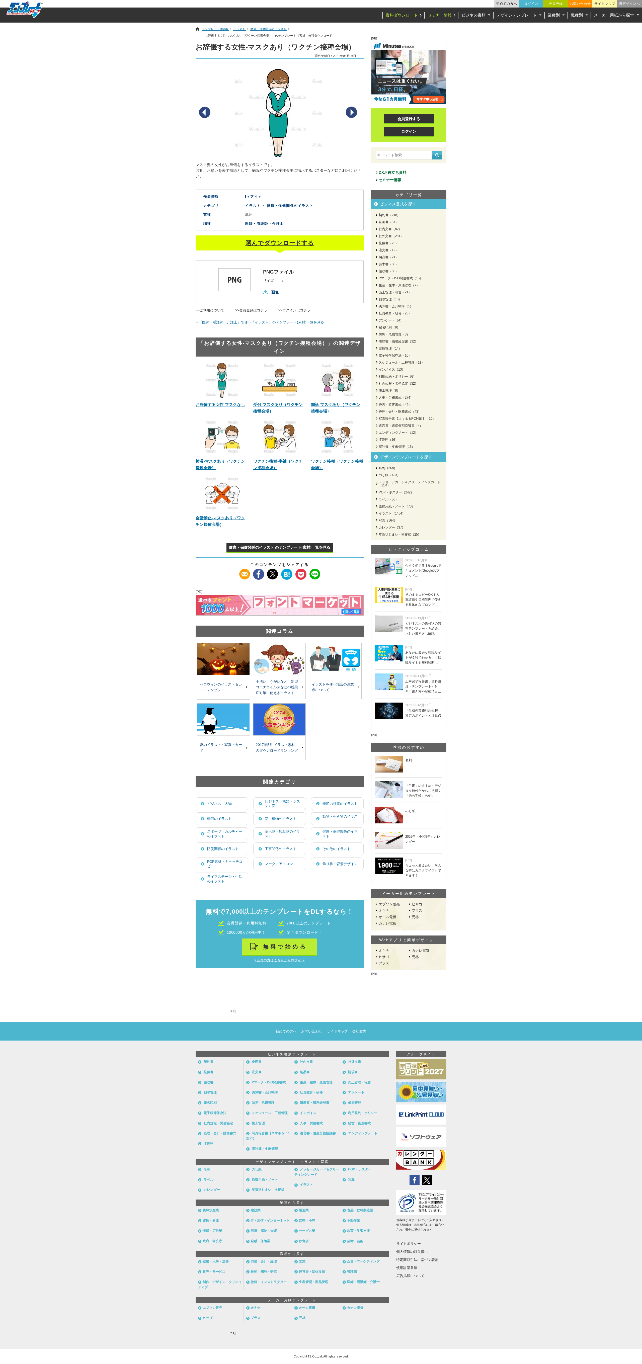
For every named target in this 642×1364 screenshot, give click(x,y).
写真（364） (388, 520)
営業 (302, 1261)
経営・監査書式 (359, 1123)
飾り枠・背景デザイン (340, 864)
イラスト (306, 1184)
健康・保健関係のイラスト (340, 833)
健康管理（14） (390, 348)
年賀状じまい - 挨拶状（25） (400, 534)
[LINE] (314, 572)
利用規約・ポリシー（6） (397, 376)
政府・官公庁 (212, 1241)
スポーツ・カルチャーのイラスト (224, 833)
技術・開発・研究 (264, 1271)
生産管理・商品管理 (313, 1282)
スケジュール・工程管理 (270, 1113)
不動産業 (353, 1220)
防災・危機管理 (263, 1102)
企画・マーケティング (363, 1261)
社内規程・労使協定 (218, 1123)
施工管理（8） (389, 390)
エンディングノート (362, 1133)
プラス (417, 910)
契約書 (208, 1062)
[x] (272, 572)
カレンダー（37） (392, 527)
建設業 (256, 1210)
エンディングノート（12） (398, 432)
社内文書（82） (390, 229)
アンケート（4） (391, 320)
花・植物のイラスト (280, 819)
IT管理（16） (388, 439)
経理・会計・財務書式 (220, 1133)
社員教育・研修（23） (395, 313)
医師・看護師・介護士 (264, 223)
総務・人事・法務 (216, 1261)
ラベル (208, 1179)
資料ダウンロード (402, 15)
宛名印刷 (210, 1102)
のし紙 (257, 1169)
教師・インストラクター (269, 1282)
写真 (351, 1179)
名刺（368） (388, 468)
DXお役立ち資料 (393, 172)
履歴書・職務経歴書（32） (398, 341)
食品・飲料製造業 (360, 1210)
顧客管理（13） (390, 299)
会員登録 (556, 4)
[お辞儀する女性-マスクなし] (222, 380)
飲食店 (304, 1241)
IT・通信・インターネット (270, 1220)
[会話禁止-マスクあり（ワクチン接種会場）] (222, 493)
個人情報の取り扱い (412, 1252)
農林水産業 (211, 1210)
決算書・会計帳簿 (265, 1092)
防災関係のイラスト (223, 849)
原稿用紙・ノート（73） (397, 506)
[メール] (244, 572)
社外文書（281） (391, 236)
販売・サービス (214, 1271)
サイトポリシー (408, 1244)
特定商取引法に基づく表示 (417, 1260)
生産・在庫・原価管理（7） (399, 285)
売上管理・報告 (359, 1082)
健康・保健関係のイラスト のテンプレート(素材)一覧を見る (279, 547)
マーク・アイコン (279, 864)
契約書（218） (389, 215)
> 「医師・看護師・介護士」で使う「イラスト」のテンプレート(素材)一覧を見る (260, 322)
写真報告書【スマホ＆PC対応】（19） (407, 418)
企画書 (257, 1062)
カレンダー (212, 1189)
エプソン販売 (389, 904)
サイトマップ (604, 4)
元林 (415, 917)
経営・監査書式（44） (395, 404)
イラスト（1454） (392, 513)
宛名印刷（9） (389, 327)
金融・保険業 (260, 1241)
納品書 (305, 1072)
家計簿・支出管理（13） (397, 446)
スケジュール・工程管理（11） (402, 362)
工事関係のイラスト (280, 849)
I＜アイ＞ (253, 197)
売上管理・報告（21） (395, 292)
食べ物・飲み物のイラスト (282, 833)
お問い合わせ (580, 4)
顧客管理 (210, 1092)
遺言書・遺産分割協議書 (318, 1133)
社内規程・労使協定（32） (398, 383)
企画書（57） (388, 222)
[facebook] (258, 572)
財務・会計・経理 (264, 1261)
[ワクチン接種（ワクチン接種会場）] (337, 436)
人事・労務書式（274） (396, 397)
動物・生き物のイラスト (340, 818)
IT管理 (208, 1143)
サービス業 (307, 1231)
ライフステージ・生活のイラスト (224, 879)
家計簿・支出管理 (265, 1149)
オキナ (384, 910)
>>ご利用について (210, 310)
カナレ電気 (387, 923)
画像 (275, 292)
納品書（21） (388, 257)
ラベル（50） (388, 499)
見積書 (208, 1072)
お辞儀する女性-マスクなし (220, 404)
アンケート (356, 1092)
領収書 (208, 1082)
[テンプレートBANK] (25, 9)
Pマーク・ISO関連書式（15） (401, 278)
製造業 (304, 1210)
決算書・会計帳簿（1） (396, 306)
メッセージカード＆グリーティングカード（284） (410, 483)
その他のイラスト (337, 849)
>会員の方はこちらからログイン (280, 960)
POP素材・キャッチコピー (225, 864)
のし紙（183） (389, 475)
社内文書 (306, 1062)
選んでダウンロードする (280, 242)
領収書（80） (388, 271)
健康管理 (354, 1102)
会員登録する (408, 119)
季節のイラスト (219, 819)
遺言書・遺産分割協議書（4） (401, 425)
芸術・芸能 (355, 1241)
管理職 (352, 1271)
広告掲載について (410, 1276)
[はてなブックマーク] (286, 572)
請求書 (353, 1072)
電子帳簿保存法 (215, 1113)
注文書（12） (388, 250)
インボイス (308, 1113)
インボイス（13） (392, 369)
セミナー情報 (440, 15)
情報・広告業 (212, 1231)
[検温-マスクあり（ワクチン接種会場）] (222, 436)
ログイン (531, 4)
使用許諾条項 (406, 1268)
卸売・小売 (307, 1220)
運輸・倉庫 (211, 1220)
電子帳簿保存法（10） (395, 355)
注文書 (257, 1072)
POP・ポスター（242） (396, 492)
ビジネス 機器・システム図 (282, 803)
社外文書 (354, 1062)
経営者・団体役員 (312, 1271)
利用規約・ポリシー (362, 1113)
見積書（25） (388, 243)
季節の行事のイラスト (340, 804)
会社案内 (359, 1031)
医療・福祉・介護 (264, 1231)
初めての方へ (506, 4)
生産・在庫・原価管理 (316, 1082)
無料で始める (285, 947)
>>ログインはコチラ (294, 310)
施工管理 (258, 1123)
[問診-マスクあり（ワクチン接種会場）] (337, 380)
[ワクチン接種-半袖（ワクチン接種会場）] (279, 436)
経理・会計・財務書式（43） (400, 411)
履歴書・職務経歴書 (314, 1102)
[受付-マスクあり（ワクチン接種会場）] (279, 380)
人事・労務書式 (311, 1123)
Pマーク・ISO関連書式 (269, 1082)
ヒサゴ (417, 904)
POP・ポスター (359, 1169)
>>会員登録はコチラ (251, 310)
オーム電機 (387, 917)
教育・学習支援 (358, 1231)
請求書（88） (388, 264)
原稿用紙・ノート (265, 1179)
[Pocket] (300, 572)
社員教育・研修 (311, 1092)
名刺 (207, 1169)
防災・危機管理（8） (394, 334)
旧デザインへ (629, 4)
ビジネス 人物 (219, 804)
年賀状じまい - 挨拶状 (268, 1189)
